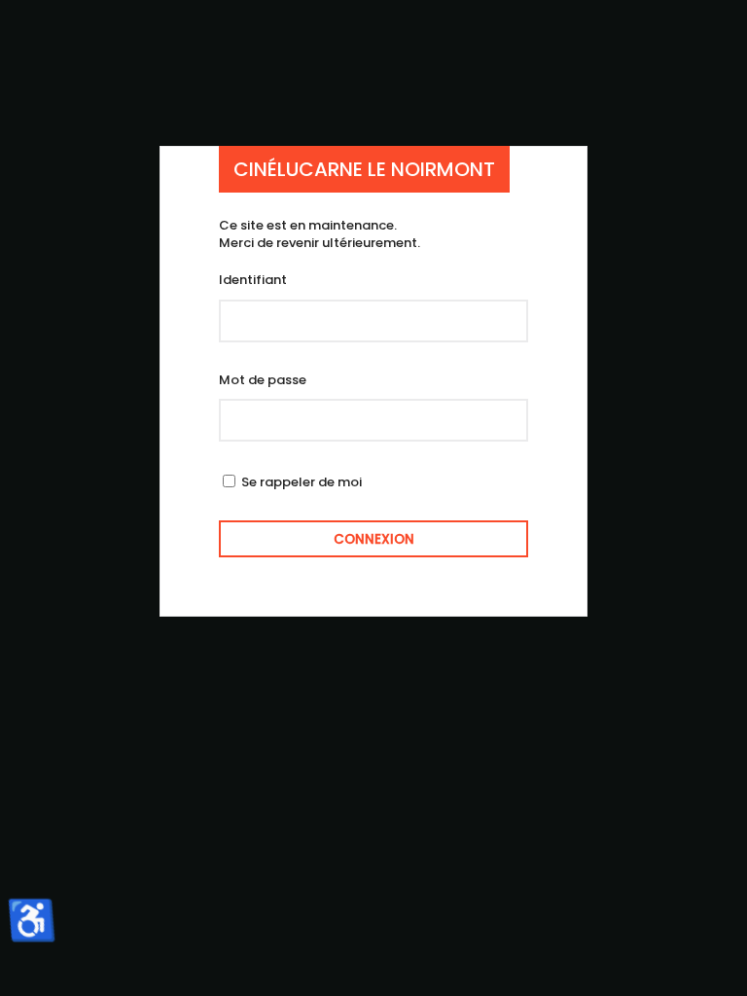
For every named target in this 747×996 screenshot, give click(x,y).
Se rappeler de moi (301, 482)
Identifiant (253, 280)
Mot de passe (262, 380)
